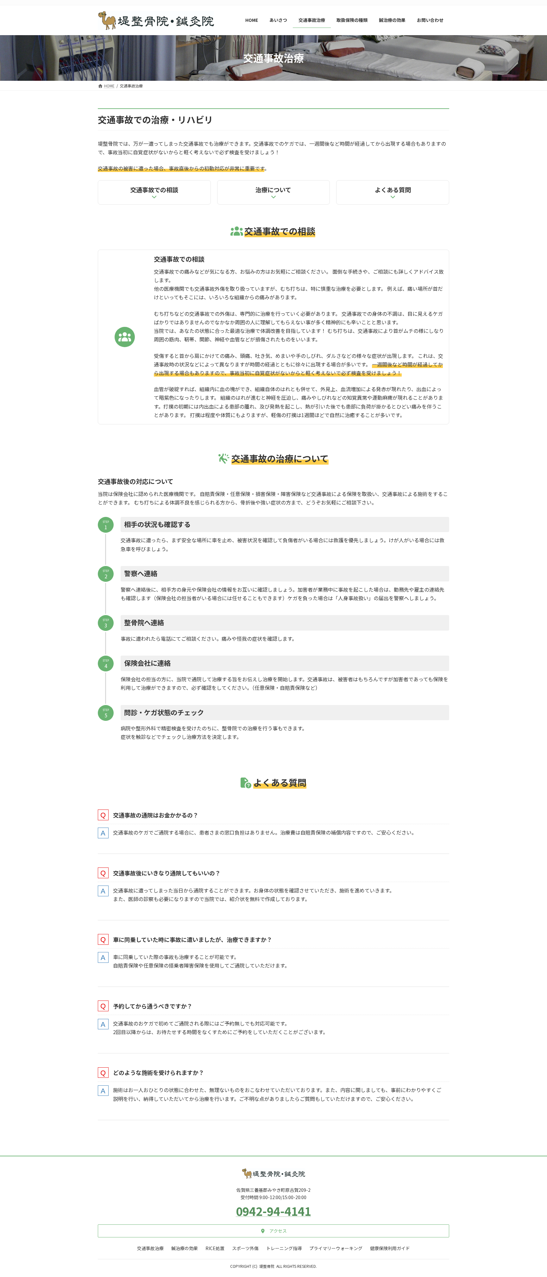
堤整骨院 (266, 1266)
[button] (273, 1230)
